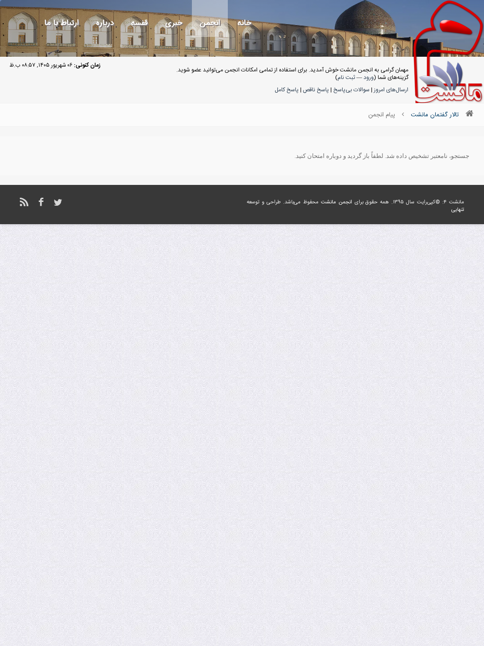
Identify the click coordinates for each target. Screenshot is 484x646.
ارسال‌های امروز (391, 90)
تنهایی (457, 210)
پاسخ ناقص (316, 90)
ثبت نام (346, 77)
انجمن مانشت (336, 202)
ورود (368, 77)
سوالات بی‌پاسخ (351, 90)
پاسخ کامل (287, 90)
